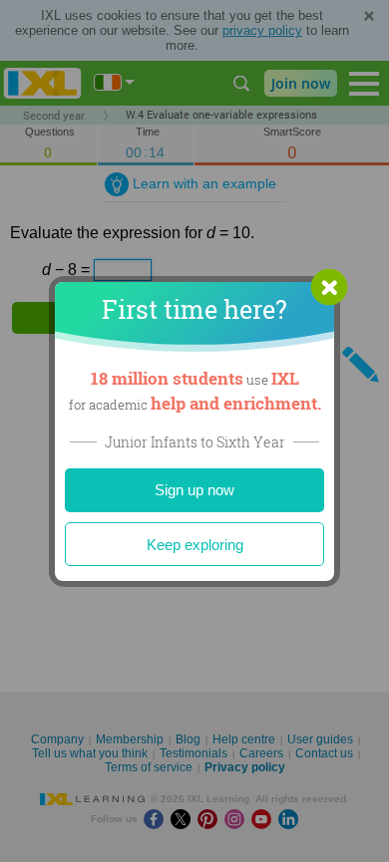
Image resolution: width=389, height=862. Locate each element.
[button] (329, 287)
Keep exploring (195, 544)
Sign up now (194, 489)
